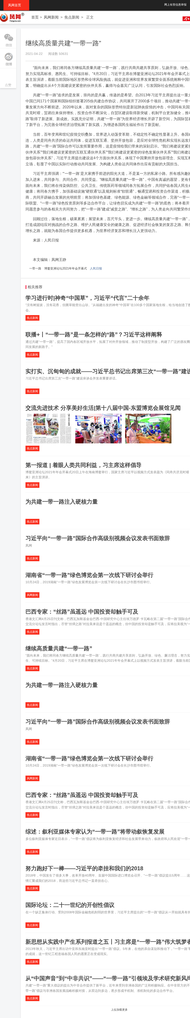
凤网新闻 (51, 17)
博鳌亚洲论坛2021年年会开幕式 (65, 268)
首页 (35, 17)
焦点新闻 (71, 17)
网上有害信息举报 (175, 4)
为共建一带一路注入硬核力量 (61, 501)
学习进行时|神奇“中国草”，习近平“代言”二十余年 (87, 298)
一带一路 (35, 268)
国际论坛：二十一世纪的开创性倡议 (69, 905)
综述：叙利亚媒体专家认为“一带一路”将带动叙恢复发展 (95, 831)
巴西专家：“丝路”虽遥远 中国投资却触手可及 (81, 611)
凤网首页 (16, 5)
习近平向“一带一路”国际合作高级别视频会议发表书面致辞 (97, 538)
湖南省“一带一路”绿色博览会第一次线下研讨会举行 (89, 575)
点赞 (8, 78)
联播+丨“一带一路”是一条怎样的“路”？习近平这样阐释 (93, 334)
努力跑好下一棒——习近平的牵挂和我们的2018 (84, 868)
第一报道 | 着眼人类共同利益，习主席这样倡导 (83, 465)
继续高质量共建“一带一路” (58, 648)
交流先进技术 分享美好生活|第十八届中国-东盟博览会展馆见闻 (103, 408)
